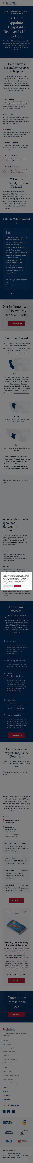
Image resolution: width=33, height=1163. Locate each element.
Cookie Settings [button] (8, 586)
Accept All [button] (17, 586)
